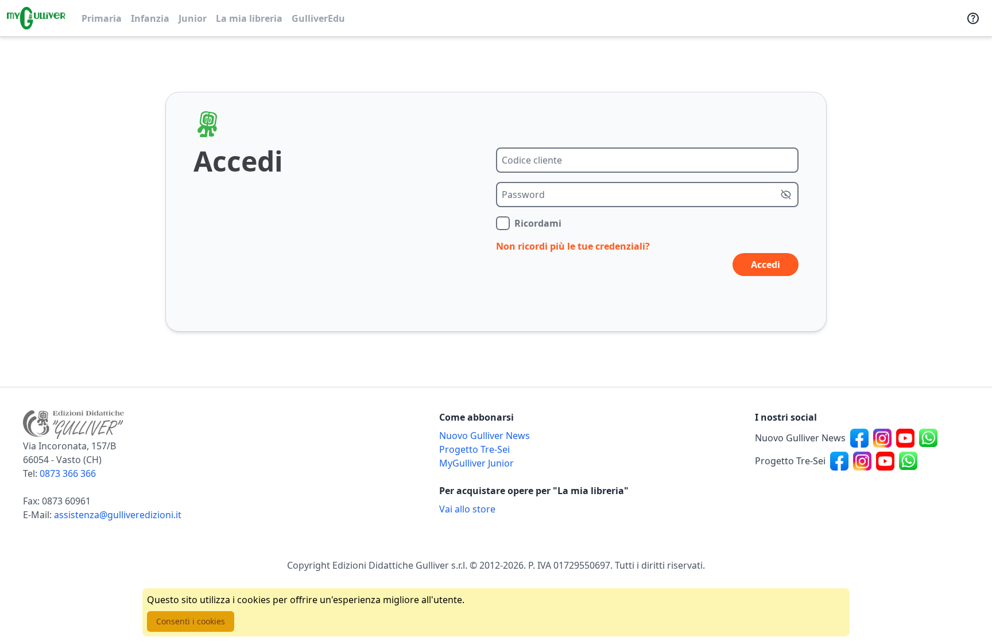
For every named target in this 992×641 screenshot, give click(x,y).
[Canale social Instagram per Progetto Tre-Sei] (862, 461)
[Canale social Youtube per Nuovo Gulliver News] (905, 438)
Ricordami (537, 223)
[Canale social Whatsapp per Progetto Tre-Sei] (908, 461)
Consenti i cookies (190, 621)
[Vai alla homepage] (36, 18)
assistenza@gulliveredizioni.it (117, 514)
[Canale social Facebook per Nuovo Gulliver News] (859, 438)
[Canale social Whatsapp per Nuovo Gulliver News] (928, 438)
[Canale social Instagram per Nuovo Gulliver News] (882, 438)
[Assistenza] (973, 18)
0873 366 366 (68, 473)
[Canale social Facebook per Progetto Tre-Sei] (839, 461)
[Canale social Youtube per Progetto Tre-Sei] (885, 461)
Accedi (765, 264)
